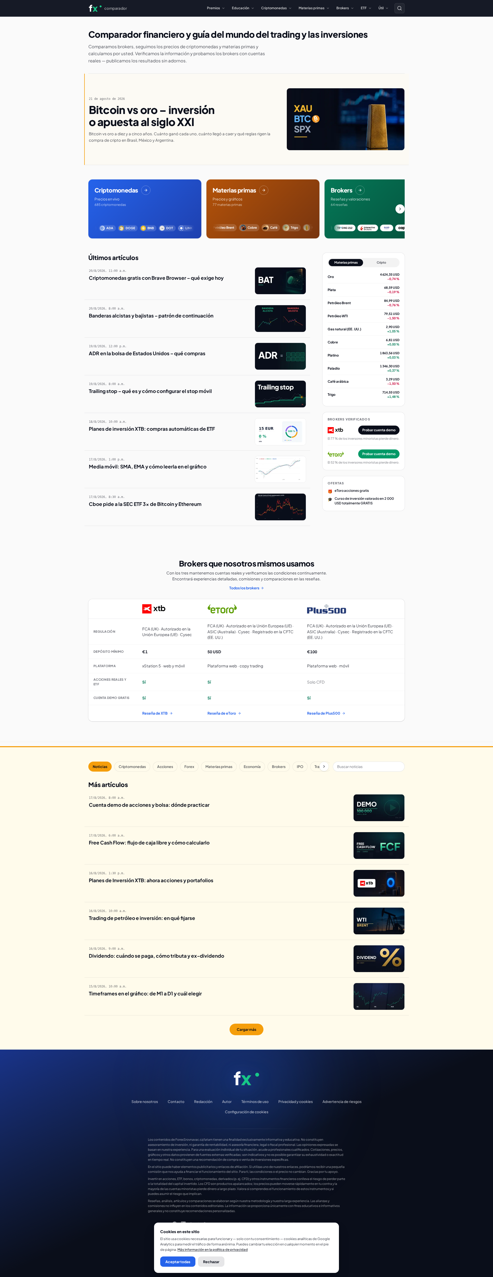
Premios (213, 8)
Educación (240, 8)
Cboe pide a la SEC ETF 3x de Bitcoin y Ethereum (145, 504)
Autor (227, 1101)
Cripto (381, 262)
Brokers (342, 8)
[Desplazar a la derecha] (400, 209)
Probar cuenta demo (378, 430)
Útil (381, 8)
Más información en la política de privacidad (212, 1249)
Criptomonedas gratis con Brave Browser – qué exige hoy (156, 278)
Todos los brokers (244, 587)
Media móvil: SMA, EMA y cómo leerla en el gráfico (147, 466)
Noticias (100, 766)
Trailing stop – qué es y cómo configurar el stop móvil (150, 391)
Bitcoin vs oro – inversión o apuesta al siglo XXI (151, 115)
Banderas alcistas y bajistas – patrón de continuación (151, 315)
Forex (189, 766)
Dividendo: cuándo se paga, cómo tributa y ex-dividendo (156, 956)
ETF (364, 8)
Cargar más (246, 1029)
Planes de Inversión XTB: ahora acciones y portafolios (151, 880)
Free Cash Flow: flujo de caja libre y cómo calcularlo (149, 842)
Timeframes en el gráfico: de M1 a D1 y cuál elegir (145, 993)
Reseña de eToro (221, 713)
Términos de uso (255, 1101)
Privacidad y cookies (295, 1101)
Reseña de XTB (155, 713)
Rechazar (211, 1261)
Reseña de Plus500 (323, 713)
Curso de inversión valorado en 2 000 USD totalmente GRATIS (364, 500)
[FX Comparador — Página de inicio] (247, 1078)
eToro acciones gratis (352, 490)
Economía (252, 766)
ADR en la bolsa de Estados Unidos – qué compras (147, 353)
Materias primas (312, 8)
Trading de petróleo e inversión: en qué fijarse (142, 918)
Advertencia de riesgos (342, 1101)
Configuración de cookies (246, 1111)
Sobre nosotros (144, 1101)
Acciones (165, 766)
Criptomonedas (274, 8)
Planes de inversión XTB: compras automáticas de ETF (152, 429)
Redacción (203, 1101)
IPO (300, 766)
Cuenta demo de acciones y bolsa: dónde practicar (149, 805)
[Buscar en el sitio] (399, 8)
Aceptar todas (177, 1261)
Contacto (176, 1101)
